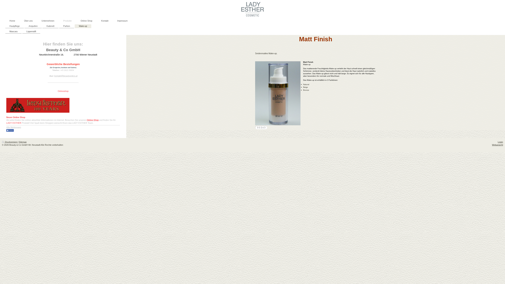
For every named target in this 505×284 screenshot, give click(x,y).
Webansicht (497, 145)
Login (500, 142)
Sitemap (23, 142)
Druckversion (11, 142)
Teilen (11, 130)
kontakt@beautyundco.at (65, 76)
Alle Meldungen (13, 127)
